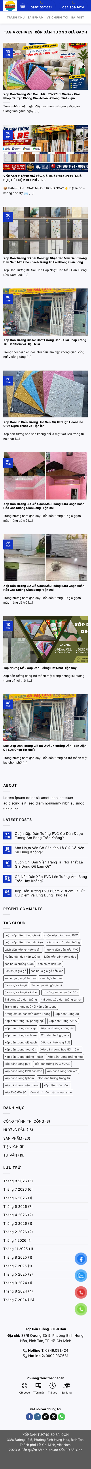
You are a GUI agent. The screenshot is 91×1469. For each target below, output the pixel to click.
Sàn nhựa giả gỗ (15, 971)
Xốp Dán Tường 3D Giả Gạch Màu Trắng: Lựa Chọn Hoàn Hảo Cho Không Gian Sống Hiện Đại (43, 506)
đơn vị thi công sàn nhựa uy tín (51, 1092)
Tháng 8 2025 (15, 1257)
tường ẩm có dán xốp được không (27, 1013)
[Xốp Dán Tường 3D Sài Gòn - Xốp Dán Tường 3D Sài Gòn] (10, 5)
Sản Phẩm (36, 17)
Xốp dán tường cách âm (21, 1035)
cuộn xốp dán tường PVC (61, 935)
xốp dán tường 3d (67, 1013)
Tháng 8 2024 (15, 1291)
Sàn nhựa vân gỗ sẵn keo (21, 992)
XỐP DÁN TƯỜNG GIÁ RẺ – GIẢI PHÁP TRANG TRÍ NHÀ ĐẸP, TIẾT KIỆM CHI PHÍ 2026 (42, 178)
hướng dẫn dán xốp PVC (62, 949)
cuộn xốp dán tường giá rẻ (22, 935)
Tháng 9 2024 (15, 1283)
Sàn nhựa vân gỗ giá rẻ (46, 985)
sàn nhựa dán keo (50, 964)
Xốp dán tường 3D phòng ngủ (24, 1021)
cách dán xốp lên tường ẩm (23, 949)
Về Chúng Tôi (57, 17)
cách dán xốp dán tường (63, 942)
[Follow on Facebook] (29, 1416)
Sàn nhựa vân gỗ (16, 985)
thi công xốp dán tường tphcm (61, 999)
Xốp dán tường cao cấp (20, 1028)
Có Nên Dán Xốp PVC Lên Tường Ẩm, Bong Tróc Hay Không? (51, 879)
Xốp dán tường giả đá (55, 1042)
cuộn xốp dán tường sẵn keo (24, 942)
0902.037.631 (57, 1355)
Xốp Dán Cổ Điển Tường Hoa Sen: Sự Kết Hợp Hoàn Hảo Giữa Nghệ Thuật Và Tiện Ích (43, 424)
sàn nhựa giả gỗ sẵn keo (47, 971)
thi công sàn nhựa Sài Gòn (60, 992)
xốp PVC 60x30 (15, 1092)
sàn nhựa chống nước (19, 964)
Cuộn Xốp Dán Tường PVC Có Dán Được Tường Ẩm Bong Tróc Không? (49, 836)
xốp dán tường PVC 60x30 (52, 1063)
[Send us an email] (53, 1416)
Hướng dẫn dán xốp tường (22, 956)
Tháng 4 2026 (15, 1215)
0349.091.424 (56, 1350)
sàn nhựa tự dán (51, 978)
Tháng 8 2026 (15, 1181)
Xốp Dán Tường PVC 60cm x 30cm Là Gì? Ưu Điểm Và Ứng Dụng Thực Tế (50, 893)
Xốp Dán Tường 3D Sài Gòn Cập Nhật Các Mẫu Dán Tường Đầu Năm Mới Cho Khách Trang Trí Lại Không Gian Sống (45, 260)
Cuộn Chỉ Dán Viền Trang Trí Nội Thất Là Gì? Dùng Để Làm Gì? (49, 864)
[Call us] (61, 1416)
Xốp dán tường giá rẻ (55, 1035)
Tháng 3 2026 (15, 1223)
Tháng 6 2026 (15, 1198)
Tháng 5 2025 (15, 1274)
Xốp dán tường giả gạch (21, 1042)
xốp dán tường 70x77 (63, 1021)
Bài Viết (77, 17)
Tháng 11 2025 (15, 1249)
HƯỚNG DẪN (14, 1129)
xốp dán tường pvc (17, 1063)
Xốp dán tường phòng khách (24, 1056)
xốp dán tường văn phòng (22, 1085)
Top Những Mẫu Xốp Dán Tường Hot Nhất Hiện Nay (40, 668)
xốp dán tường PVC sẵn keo (23, 1071)
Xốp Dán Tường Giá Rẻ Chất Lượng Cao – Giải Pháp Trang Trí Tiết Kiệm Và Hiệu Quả (44, 342)
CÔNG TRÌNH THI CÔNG (23, 1121)
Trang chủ (16, 17)
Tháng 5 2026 (15, 1206)
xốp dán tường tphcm (19, 1078)
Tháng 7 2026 (15, 1189)
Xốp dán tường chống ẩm (57, 1028)
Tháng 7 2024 (15, 1300)
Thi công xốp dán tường (21, 999)
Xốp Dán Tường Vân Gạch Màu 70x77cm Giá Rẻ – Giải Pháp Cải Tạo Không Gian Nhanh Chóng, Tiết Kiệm (41, 96)
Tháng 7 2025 (15, 1266)
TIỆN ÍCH (11, 1146)
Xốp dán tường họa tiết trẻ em (60, 1049)
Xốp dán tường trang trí (54, 1078)
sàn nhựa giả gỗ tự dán (20, 978)
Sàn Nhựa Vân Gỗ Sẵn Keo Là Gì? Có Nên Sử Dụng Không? (49, 850)
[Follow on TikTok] (45, 1416)
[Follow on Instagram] (37, 1416)
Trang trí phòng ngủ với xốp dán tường (31, 1006)
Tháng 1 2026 (14, 1240)
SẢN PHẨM (12, 1138)
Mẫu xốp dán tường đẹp (60, 956)
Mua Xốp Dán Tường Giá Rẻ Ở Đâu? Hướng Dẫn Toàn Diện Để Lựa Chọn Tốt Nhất (44, 747)
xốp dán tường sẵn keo (62, 1071)
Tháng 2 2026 (15, 1232)
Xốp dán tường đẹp (57, 1085)
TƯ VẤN (10, 1155)
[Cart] (22, 6)
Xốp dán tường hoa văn (20, 1049)
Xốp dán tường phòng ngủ (65, 1056)
